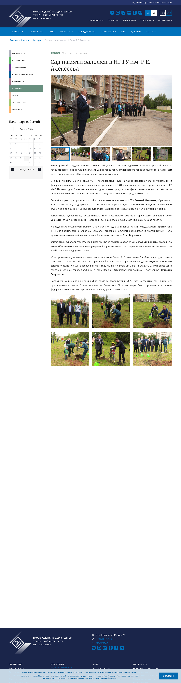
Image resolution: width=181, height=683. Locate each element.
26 (21, 158)
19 (21, 153)
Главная (14, 40)
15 (35, 148)
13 (25, 148)
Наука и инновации (22, 74)
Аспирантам (129, 20)
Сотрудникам (146, 20)
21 (30, 153)
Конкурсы (17, 109)
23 (40, 153)
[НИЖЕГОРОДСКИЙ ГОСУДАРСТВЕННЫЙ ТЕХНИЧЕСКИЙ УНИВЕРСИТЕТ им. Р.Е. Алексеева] (20, 16)
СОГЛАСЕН (168, 676)
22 (35, 153)
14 (30, 148)
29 (21, 139)
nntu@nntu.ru (102, 642)
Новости (25, 40)
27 (11, 139)
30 (25, 139)
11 (16, 148)
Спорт (15, 95)
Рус (163, 12)
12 (21, 148)
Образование (36, 31)
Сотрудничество (86, 31)
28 (16, 139)
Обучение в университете (61, 667)
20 (25, 153)
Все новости (18, 53)
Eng (169, 12)
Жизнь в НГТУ (66, 31)
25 (16, 158)
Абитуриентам (96, 20)
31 (30, 139)
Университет (18, 31)
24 (11, 158)
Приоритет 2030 (108, 31)
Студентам (113, 20)
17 (11, 153)
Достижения (18, 60)
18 (16, 153)
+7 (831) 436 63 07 (104, 638)
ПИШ (123, 31)
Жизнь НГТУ (18, 81)
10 (11, 148)
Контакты (151, 31)
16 (40, 148)
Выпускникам (164, 20)
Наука (52, 31)
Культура (37, 40)
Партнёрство (18, 102)
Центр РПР (136, 31)
